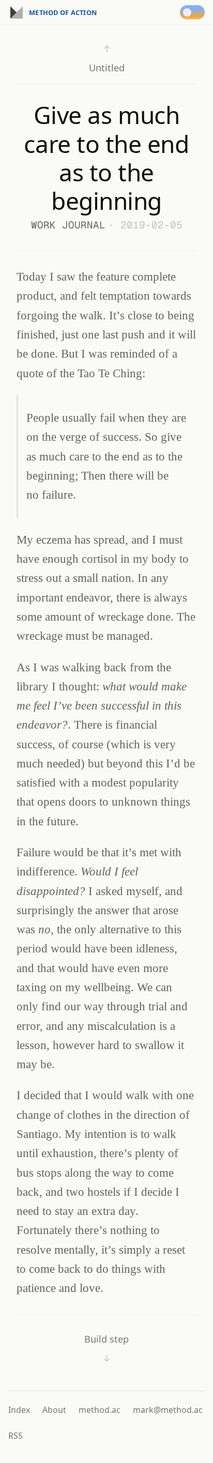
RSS (15, 1435)
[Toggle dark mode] (194, 12)
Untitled (107, 58)
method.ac (99, 1409)
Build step (106, 1348)
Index (19, 1409)
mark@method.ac (168, 1409)
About (54, 1409)
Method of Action (63, 12)
